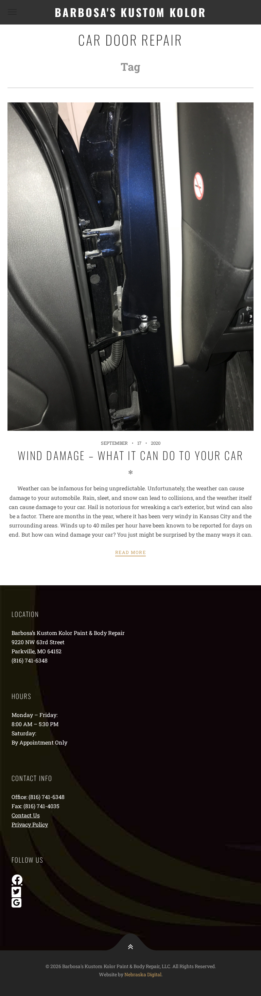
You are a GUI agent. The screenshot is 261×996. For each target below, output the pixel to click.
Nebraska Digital (142, 974)
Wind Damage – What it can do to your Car (131, 455)
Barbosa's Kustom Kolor (130, 12)
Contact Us (26, 815)
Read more (130, 552)
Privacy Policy (30, 824)
